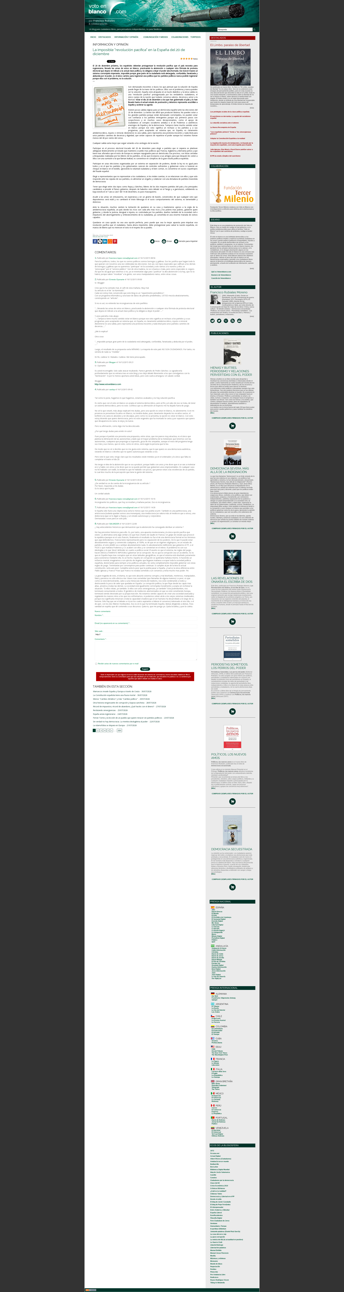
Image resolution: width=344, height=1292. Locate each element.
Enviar (169, 241)
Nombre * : (99, 615)
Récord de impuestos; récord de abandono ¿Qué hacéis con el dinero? (123, 706)
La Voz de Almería (218, 977)
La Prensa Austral (218, 1020)
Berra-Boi (214, 1167)
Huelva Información (219, 967)
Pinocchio (214, 1272)
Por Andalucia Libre (217, 1275)
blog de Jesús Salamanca (220, 1172)
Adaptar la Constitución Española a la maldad (227, 138)
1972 (212, 1151)
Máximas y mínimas (218, 1258)
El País (214, 915)
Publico (214, 1124)
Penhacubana (217, 1043)
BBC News (216, 1084)
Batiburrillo (214, 1164)
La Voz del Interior (218, 1010)
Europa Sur (216, 963)
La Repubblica (217, 1075)
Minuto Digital (217, 936)
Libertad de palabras (218, 1248)
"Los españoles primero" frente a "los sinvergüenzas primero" (230, 133)
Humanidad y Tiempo (218, 1226)
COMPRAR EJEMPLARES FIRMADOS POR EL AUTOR (232, 418)
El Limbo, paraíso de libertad (230, 45)
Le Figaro (215, 1061)
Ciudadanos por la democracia (222, 1180)
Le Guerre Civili (216, 1242)
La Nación (215, 929)
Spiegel (214, 1000)
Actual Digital (215, 1156)
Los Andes (216, 1012)
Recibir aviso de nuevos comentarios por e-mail (118, 663)
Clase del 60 (215, 1183)
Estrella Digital (217, 921)
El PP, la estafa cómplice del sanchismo (225, 156)
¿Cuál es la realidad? (218, 1191)
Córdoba (215, 952)
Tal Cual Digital (217, 1134)
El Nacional (216, 1130)
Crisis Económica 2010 (219, 1186)
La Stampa (216, 1077)
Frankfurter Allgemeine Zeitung (223, 998)
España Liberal (216, 1213)
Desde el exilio (215, 1199)
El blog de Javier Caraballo (220, 1202)
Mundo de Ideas (216, 1264)
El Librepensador (216, 1207)
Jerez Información (218, 971)
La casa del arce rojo (218, 1234)
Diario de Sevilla (218, 958)
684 (119, 730)
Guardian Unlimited (219, 1085)
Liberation (215, 1065)
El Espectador (217, 1031)
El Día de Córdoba (218, 961)
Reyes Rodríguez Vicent (219, 1280)
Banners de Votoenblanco (221, 275)
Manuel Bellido (215, 1250)
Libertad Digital (217, 925)
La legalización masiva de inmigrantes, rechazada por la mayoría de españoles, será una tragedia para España (231, 144)
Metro (214, 934)
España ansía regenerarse (104, 714)
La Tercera (216, 1022)
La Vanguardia (217, 932)
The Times (216, 1089)
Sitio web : (99, 631)
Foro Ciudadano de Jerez (219, 1221)
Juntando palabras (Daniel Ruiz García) (225, 1231)
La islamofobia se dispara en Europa (109, 725)
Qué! (213, 942)
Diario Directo (217, 912)
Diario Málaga (217, 960)
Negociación (215, 1266)
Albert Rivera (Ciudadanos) (220, 1159)
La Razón (215, 1008)
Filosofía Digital (216, 1218)
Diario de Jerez (217, 956)
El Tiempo (215, 1034)
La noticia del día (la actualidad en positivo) (226, 1240)
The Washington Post (220, 1055)
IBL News (215, 923)
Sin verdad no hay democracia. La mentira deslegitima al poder (120, 721)
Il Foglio (214, 1073)
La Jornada (216, 1099)
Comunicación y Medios (155, 37)
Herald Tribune (217, 1051)
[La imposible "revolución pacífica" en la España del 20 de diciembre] (109, 86)
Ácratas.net (214, 1153)
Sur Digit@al (216, 978)
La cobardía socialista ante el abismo (224, 123)
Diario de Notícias (218, 1120)
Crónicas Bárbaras (217, 1188)
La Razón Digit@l (218, 930)
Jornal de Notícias (218, 1122)
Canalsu (213, 1178)
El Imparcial (216, 1096)
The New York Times (219, 1053)
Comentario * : (101, 639)
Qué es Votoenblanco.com (221, 272)
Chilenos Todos (216, 1194)
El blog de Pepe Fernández (220, 1205)
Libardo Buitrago (216, 1245)
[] (212, 413)
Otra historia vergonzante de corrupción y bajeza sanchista (118, 702)
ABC (213, 910)
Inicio (93, 37)
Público (214, 940)
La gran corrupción (217, 1237)
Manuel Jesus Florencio (219, 1253)
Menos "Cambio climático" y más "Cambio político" (115, 699)
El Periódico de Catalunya (221, 917)
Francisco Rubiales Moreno (228, 292)
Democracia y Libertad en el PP (222, 1196)
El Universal (216, 1098)
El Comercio (216, 1110)
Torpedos (195, 37)
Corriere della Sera (219, 1071)
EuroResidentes (216, 1215)
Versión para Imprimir (188, 241)
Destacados (104, 37)
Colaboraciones (179, 37)
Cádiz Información (218, 950)
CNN (213, 1049)
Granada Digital (217, 965)
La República (217, 1113)
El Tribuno (215, 1006)
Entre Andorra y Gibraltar (220, 1210)
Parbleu (213, 1269)
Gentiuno (213, 1223)
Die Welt (215, 996)
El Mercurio (216, 1018)
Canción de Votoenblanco (221, 278)
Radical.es (214, 1277)
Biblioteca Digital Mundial (220, 1170)
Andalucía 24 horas (219, 948)
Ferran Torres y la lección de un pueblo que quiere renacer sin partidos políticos (127, 718)
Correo (214, 1108)
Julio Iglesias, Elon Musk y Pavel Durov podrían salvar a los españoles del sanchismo (231, 150)
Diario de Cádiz (217, 954)
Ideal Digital (216, 969)
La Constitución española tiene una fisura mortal (114, 695)
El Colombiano (217, 1029)
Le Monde (215, 1063)
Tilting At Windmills (217, 1283)
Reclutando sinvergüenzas (104, 710)
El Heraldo (216, 1032)
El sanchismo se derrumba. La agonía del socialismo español (230, 117)
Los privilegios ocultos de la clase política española (229, 112)
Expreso (215, 1112)
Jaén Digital (216, 975)
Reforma (215, 1101)
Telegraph (215, 1087)
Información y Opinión (126, 37)
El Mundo (215, 913)
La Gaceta (215, 927)
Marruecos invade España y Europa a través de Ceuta (116, 691)
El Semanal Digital (218, 919)
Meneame (214, 1261)
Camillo (213, 1175)
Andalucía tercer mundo (219, 1161)
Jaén (213, 973)
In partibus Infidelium (218, 1229)
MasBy (213, 1256)
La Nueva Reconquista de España (223, 127)
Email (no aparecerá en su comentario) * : (112, 623)
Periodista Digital (218, 938)
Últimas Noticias (218, 1136)
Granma (215, 1041)
